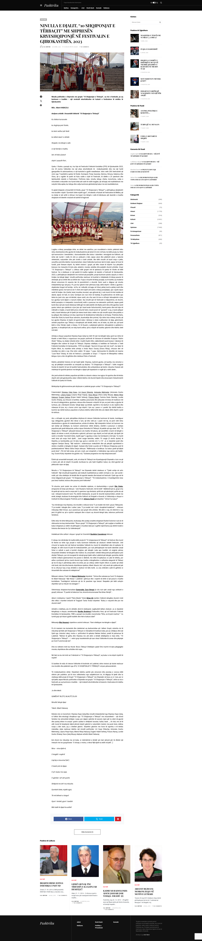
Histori (132, 211)
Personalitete (135, 235)
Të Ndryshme (134, 239)
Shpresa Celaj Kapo (69, 392)
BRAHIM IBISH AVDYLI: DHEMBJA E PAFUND (51, 884)
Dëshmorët (134, 199)
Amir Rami (147, 935)
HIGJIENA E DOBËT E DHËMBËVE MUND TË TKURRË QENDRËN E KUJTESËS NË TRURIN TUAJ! (149, 64)
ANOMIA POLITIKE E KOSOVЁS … (149, 112)
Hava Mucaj (93, 395)
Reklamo (80, 925)
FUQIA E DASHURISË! (149, 49)
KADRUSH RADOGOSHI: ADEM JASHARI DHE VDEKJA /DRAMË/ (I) (115, 893)
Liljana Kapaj (66, 395)
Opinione (133, 227)
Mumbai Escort (135, 169)
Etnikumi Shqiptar (136, 203)
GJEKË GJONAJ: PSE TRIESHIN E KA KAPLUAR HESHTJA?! (84, 887)
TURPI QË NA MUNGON (150, 124)
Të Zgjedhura (134, 243)
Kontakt (116, 922)
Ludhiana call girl (136, 162)
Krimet (132, 215)
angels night (134, 154)
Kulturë (43, 19)
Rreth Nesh (99, 922)
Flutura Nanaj (93, 397)
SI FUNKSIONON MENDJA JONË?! (151, 80)
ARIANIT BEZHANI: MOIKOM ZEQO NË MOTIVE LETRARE (144, 891)
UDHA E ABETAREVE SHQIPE (149, 137)
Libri (132, 223)
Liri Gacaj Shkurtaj (85, 392)
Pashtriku (51, 5)
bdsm (132, 185)
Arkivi (79, 922)
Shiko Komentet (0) (87, 832)
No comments (85, 46)
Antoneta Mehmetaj (101, 392)
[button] (41, 5)
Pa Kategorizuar (135, 231)
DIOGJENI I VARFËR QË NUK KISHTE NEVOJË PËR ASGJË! (151, 93)
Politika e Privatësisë (99, 927)
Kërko (160, 22)
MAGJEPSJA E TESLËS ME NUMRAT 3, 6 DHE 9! (151, 36)
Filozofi (133, 207)
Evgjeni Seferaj (64, 397)
